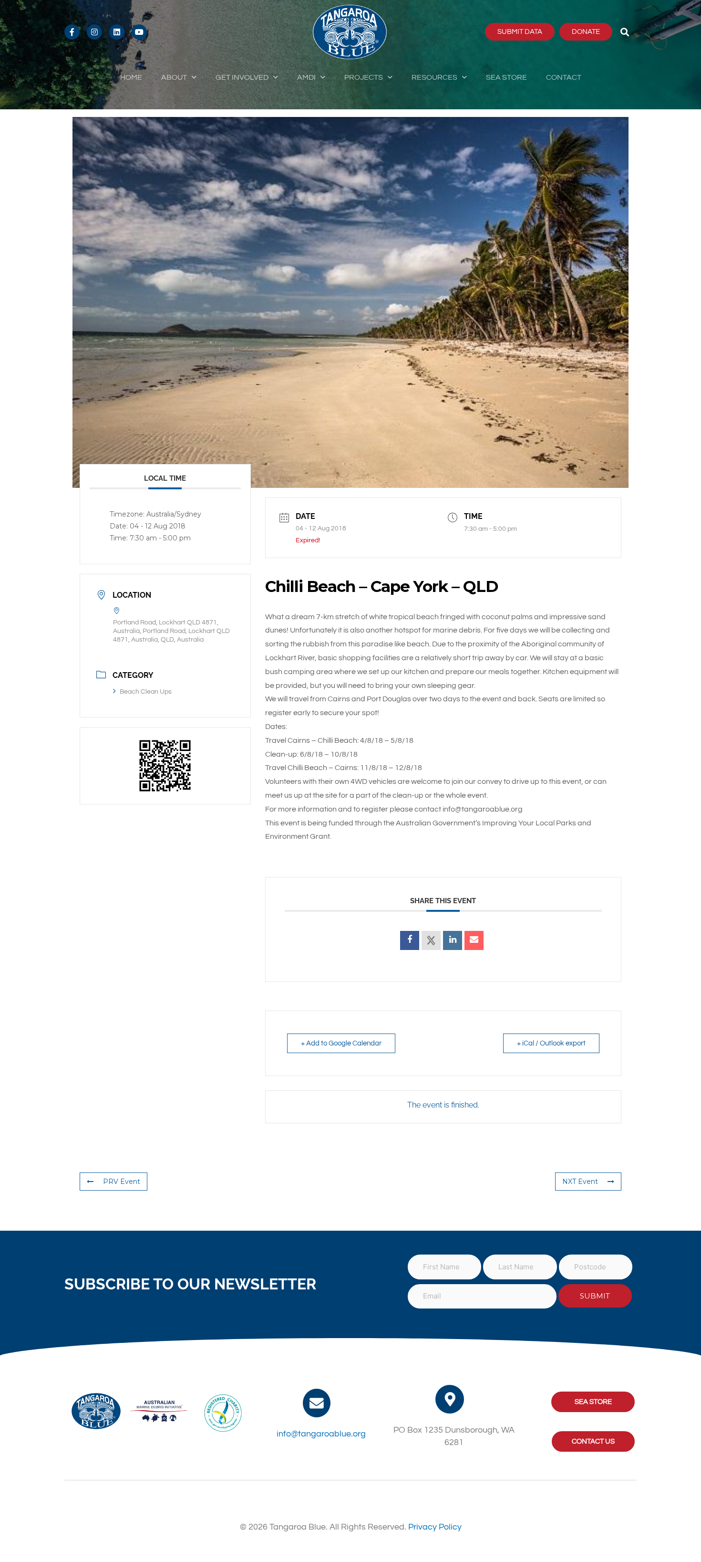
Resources (434, 77)
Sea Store (506, 77)
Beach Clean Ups (146, 691)
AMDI (306, 77)
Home (131, 77)
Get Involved (242, 77)
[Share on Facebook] (409, 940)
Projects (363, 77)
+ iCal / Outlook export (551, 1043)
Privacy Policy (435, 1526)
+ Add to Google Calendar (341, 1043)
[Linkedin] (452, 940)
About (174, 77)
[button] (625, 32)
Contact (563, 77)
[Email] (474, 940)
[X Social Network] (431, 940)
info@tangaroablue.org (321, 1433)
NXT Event (580, 1181)
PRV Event (121, 1181)
